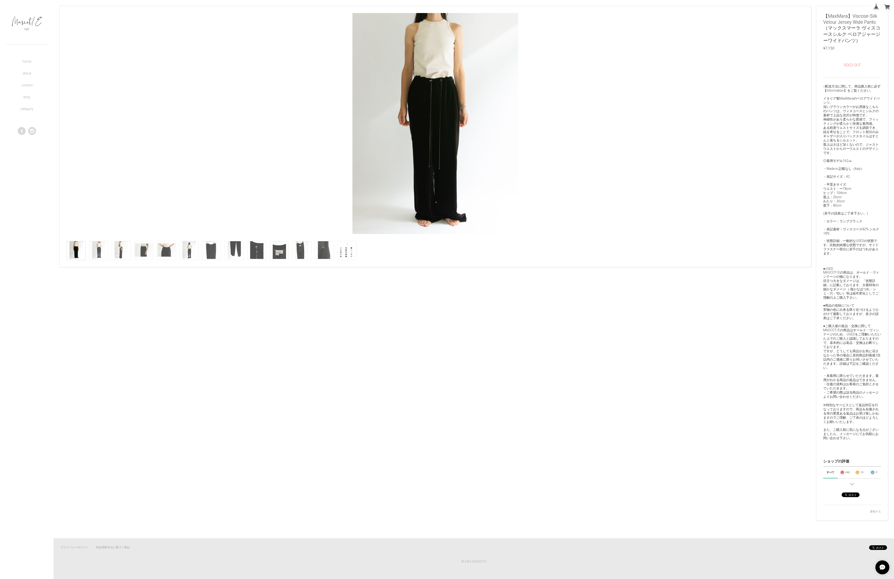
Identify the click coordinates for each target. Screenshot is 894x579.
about (27, 73)
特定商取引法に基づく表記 (113, 547)
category (26, 109)
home (27, 61)
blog (27, 97)
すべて (830, 472)
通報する (875, 511)
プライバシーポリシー (74, 547)
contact (27, 85)
